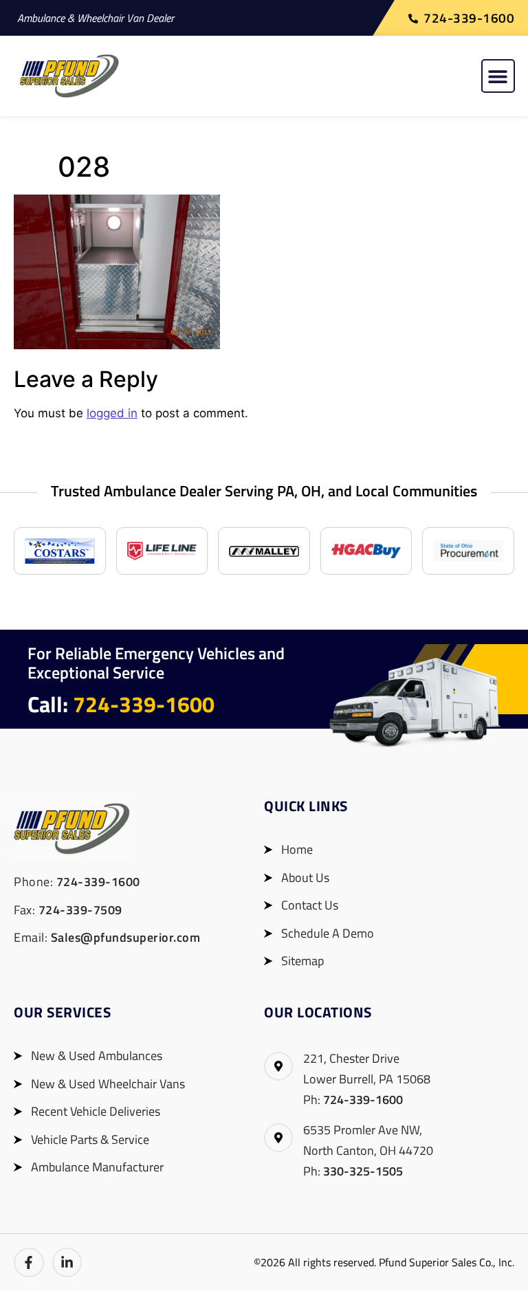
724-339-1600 (143, 703)
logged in (112, 413)
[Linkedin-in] (67, 1263)
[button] (498, 76)
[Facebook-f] (29, 1263)
